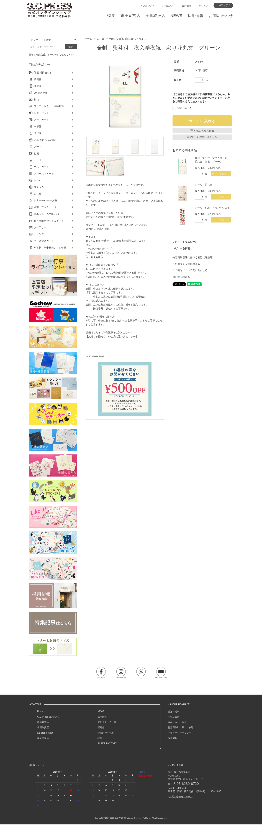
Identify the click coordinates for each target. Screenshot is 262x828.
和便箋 (37, 79)
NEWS (100, 711)
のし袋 (100, 38)
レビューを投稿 (181, 248)
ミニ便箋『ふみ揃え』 (46, 139)
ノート (37, 146)
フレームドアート (44, 173)
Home (40, 711)
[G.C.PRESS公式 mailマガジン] (161, 672)
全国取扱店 (43, 727)
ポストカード (41, 166)
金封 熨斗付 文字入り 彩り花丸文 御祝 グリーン (212, 159)
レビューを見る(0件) (184, 241)
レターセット (41, 113)
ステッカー (40, 187)
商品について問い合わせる (202, 137)
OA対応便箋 (40, 92)
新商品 (100, 727)
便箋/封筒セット (43, 72)
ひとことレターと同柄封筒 (49, 106)
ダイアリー (40, 227)
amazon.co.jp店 (45, 732)
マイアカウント (146, 5)
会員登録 (186, 5)
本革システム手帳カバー (47, 214)
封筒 (36, 99)
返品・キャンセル (177, 722)
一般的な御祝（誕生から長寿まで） (129, 38)
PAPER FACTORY (107, 743)
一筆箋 (37, 126)
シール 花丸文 (203, 184)
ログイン (203, 5)
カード (37, 160)
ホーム (88, 38)
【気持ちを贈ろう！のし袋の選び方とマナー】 (112, 336)
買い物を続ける (181, 276)
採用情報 (102, 716)
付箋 (36, 153)
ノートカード (41, 119)
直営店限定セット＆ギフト (49, 220)
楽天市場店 (43, 738)
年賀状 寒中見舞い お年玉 (50, 247)
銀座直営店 (43, 722)
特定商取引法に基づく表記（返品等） (194, 257)
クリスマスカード (44, 240)
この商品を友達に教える (186, 263)
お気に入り (168, 5)
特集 (99, 738)
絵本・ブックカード (45, 207)
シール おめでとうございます (212, 207)
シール (37, 180)
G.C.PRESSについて (48, 716)
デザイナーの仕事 (106, 722)
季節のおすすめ (105, 732)
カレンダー (40, 234)
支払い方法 (173, 717)
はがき (37, 133)
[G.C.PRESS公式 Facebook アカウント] (101, 672)
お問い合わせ (221, 15)
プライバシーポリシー (179, 732)
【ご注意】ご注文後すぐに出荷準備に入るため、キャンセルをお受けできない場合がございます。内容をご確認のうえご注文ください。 (201, 98)
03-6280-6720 (188, 784)
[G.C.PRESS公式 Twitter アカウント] (141, 672)
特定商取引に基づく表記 (180, 727)
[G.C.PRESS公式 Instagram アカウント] (121, 672)
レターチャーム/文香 (45, 200)
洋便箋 (37, 86)
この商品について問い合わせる (190, 270)
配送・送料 (173, 711)
